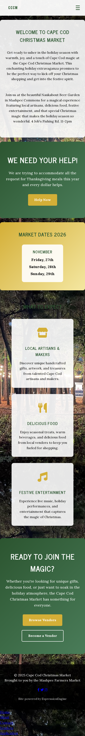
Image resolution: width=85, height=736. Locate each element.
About (4, 717)
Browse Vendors (42, 620)
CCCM (13, 7)
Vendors (6, 728)
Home (5, 712)
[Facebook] (39, 690)
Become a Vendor (42, 636)
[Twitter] (42, 690)
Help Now (42, 200)
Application (9, 733)
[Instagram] (46, 690)
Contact (6, 723)
